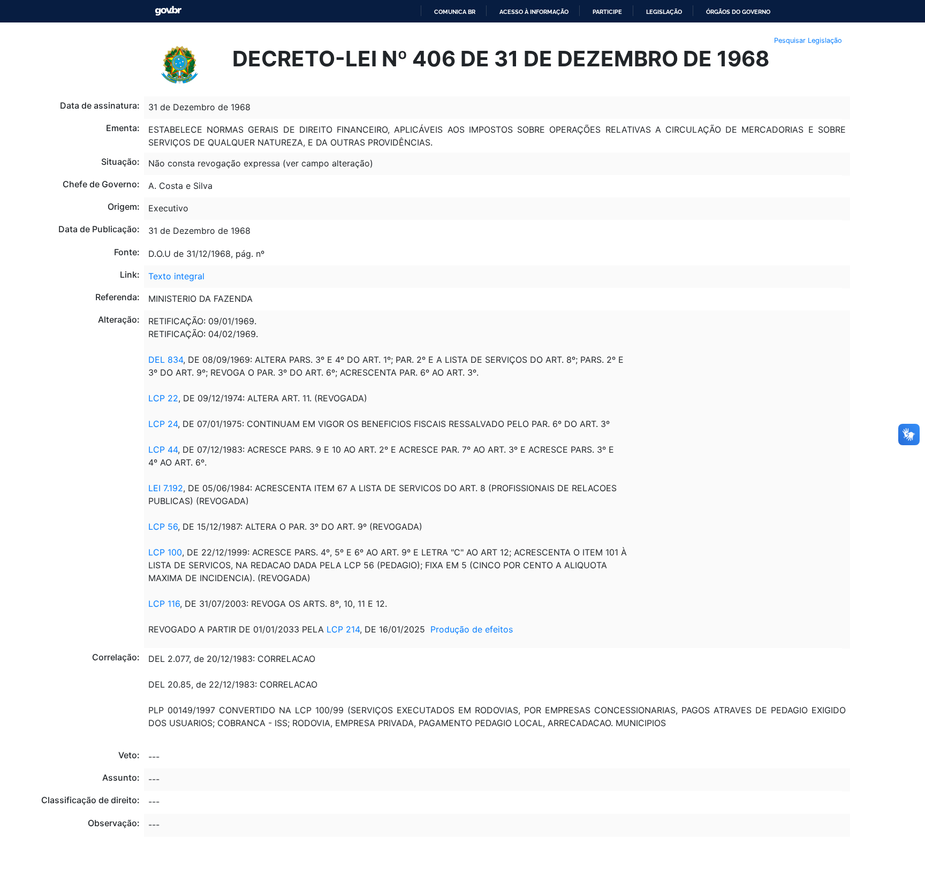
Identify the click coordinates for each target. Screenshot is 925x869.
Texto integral (176, 276)
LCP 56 (163, 526)
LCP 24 (163, 423)
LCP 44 (163, 449)
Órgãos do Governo (738, 12)
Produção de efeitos (471, 629)
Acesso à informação (533, 12)
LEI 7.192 (165, 488)
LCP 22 (163, 398)
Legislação (664, 12)
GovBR (168, 11)
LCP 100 (165, 552)
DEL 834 (165, 359)
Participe (607, 12)
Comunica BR (454, 12)
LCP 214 (343, 629)
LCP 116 (164, 603)
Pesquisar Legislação (808, 40)
